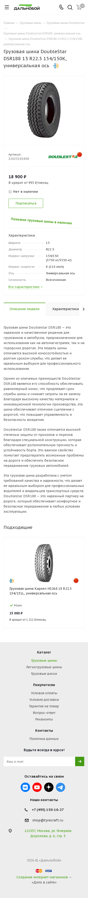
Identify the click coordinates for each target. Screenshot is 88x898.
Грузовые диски (44, 674)
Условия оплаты (44, 693)
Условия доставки (44, 700)
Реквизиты (44, 719)
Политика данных (44, 739)
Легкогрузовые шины (44, 667)
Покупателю (44, 685)
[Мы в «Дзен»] (49, 787)
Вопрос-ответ (44, 713)
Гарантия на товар (44, 706)
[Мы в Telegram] (60, 787)
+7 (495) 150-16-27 (48, 809)
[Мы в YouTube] (37, 787)
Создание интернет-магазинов (42, 877)
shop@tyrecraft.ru (47, 820)
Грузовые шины (44, 660)
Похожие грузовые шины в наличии (38, 220)
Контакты (44, 730)
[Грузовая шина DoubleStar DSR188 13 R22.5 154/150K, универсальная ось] (44, 110)
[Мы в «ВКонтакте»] (25, 787)
